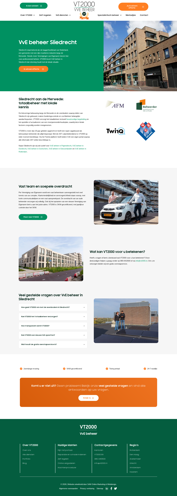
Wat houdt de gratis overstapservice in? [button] (39, 344)
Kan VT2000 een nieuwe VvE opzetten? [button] (38, 335)
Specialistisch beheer (108, 15)
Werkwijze (131, 15)
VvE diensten (62, 15)
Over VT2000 (26, 15)
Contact (144, 15)
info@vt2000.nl (141, 261)
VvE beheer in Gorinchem (37, 149)
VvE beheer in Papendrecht (60, 146)
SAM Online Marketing (96, 484)
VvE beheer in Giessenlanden (60, 149)
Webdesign (111, 484)
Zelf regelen (45, 15)
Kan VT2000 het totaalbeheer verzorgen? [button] (39, 317)
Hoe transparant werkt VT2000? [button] (35, 326)
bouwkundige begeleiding (76, 119)
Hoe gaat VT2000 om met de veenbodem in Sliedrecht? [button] (45, 307)
